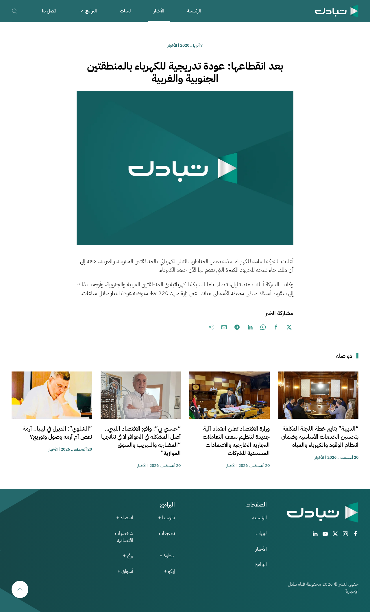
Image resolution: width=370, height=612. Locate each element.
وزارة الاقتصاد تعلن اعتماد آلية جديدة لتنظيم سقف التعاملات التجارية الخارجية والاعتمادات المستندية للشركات (236, 440)
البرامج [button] (91, 11)
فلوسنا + (166, 517)
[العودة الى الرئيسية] (336, 11)
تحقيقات (167, 533)
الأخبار (159, 11)
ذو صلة (344, 355)
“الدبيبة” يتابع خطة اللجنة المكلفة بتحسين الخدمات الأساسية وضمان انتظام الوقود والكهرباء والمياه (319, 436)
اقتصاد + (124, 517)
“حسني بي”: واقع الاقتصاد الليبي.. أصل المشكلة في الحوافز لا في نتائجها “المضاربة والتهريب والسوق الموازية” (141, 440)
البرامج (261, 564)
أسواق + (125, 571)
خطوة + (167, 555)
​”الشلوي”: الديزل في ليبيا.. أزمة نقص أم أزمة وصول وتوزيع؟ (57, 432)
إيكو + (169, 571)
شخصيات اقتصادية (124, 537)
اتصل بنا (49, 11)
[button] (14, 11)
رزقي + (128, 555)
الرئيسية (194, 11)
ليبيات (125, 11)
